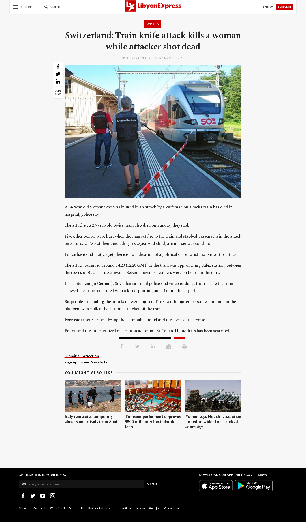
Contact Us (40, 508)
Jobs (159, 508)
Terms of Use (77, 508)
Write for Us (58, 508)
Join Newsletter (144, 508)
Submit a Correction (82, 356)
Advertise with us (120, 508)
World (153, 24)
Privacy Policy (97, 508)
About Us (25, 508)
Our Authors (172, 508)
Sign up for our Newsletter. (87, 362)
